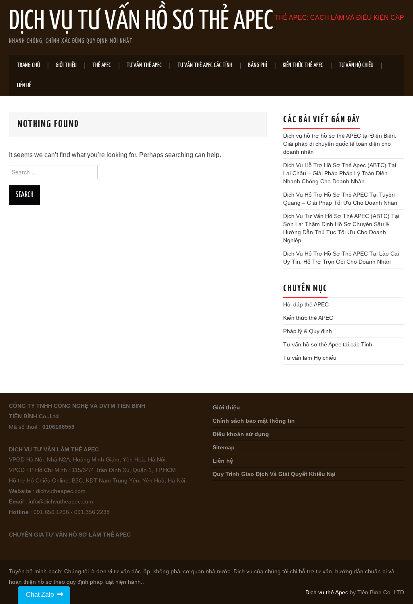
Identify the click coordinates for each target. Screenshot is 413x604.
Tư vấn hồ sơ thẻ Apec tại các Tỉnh (327, 344)
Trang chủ (28, 65)
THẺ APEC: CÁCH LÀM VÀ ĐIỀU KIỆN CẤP (339, 17)
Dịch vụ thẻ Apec (326, 592)
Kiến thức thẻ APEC (303, 65)
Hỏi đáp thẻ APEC (306, 304)
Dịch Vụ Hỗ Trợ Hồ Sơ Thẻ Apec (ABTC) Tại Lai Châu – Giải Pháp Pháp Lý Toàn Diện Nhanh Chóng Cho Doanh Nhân (339, 173)
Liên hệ (24, 85)
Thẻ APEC (101, 65)
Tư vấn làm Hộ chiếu (309, 357)
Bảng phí (257, 65)
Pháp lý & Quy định (307, 331)
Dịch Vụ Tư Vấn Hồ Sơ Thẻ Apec (141, 22)
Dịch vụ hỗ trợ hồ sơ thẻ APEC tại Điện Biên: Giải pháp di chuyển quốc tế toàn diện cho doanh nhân (339, 143)
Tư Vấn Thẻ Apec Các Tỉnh (204, 65)
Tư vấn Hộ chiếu (356, 65)
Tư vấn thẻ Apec (144, 65)
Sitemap (224, 447)
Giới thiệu (66, 65)
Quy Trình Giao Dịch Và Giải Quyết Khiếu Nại (274, 474)
